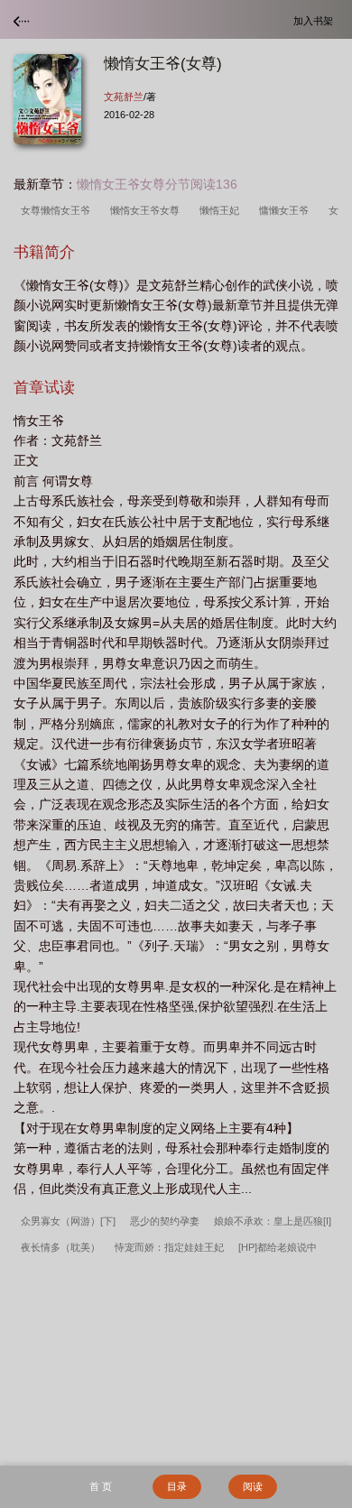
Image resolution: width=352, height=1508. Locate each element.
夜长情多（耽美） (60, 1247)
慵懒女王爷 (286, 210)
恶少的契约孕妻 (164, 1221)
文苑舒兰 (124, 96)
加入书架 (315, 20)
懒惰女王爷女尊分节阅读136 (157, 184)
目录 (177, 1486)
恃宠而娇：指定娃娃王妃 (169, 1247)
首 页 (100, 1486)
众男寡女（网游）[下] (68, 1221)
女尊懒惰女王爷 (58, 210)
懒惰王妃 (222, 210)
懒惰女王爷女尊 (147, 210)
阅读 (253, 1486)
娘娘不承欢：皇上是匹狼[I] (272, 1221)
